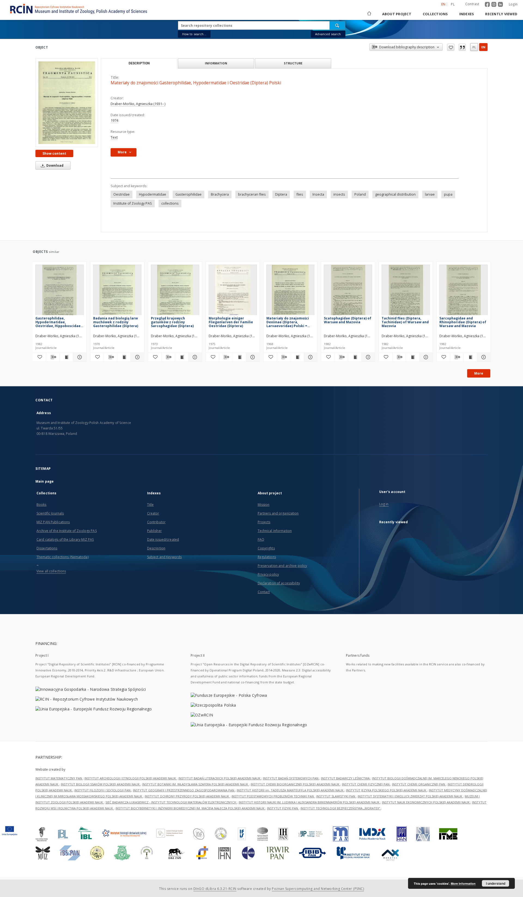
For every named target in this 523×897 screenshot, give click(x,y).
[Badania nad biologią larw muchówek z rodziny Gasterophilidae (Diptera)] (117, 291)
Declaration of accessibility (279, 583)
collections (170, 203)
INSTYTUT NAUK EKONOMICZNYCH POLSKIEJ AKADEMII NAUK (426, 802)
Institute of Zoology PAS (132, 203)
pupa (448, 194)
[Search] (337, 25)
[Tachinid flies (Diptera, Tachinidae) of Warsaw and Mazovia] (406, 291)
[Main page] (368, 14)
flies (299, 194)
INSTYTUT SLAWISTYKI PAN (336, 796)
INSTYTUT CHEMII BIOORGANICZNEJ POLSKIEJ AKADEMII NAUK (295, 784)
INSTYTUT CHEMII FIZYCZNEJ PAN (366, 784)
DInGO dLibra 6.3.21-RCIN (214, 888)
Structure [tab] (293, 63)
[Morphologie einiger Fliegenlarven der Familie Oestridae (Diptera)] (233, 291)
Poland (360, 194)
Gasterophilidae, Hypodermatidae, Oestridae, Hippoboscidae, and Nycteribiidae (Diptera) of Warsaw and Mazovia (59, 322)
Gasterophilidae (188, 194)
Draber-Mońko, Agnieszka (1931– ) (138, 103)
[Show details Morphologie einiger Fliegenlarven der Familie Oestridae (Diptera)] (252, 357)
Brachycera (220, 194)
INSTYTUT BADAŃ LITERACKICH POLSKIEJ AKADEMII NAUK (219, 778)
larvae (430, 194)
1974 (114, 120)
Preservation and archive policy (282, 565)
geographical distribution (395, 194)
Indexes (466, 14)
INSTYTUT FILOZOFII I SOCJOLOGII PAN (102, 790)
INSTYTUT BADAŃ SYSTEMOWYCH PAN (291, 778)
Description (156, 548)
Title (150, 504)
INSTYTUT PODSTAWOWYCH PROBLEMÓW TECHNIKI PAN (273, 796)
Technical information (275, 530)
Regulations (267, 557)
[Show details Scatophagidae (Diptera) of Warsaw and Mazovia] (367, 357)
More (478, 373)
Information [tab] (216, 63)
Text (114, 137)
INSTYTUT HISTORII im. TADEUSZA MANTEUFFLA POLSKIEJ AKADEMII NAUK (290, 790)
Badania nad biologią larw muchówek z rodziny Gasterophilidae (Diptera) (115, 322)
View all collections (51, 571)
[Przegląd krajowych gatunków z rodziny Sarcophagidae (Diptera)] (175, 291)
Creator (153, 513)
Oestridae (121, 194)
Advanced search (328, 34)
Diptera (281, 194)
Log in (384, 504)
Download (54, 165)
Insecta (318, 194)
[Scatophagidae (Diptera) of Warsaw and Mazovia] (348, 291)
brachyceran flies (252, 194)
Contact (264, 592)
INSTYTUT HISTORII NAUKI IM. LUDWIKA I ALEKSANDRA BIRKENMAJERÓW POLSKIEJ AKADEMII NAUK (309, 802)
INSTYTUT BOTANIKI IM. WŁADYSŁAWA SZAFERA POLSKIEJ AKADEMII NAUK (195, 784)
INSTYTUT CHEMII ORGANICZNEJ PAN (419, 784)
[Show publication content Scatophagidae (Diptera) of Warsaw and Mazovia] (354, 357)
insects (339, 194)
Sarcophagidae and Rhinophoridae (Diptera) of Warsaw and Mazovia (462, 322)
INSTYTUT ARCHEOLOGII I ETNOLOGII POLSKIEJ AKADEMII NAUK (130, 778)
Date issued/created (163, 539)
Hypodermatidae (152, 194)
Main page (44, 481)
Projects (264, 522)
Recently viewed (501, 14)
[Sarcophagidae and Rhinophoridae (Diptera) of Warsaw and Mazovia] (463, 291)
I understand (495, 883)
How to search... (194, 34)
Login (513, 4)
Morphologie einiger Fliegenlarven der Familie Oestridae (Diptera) (231, 322)
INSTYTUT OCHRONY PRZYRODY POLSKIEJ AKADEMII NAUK (187, 796)
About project (396, 14)
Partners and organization (278, 513)
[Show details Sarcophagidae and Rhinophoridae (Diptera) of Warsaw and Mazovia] (482, 357)
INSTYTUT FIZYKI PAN (283, 808)
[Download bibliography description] (52, 357)
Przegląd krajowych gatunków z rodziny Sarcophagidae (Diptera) (172, 322)
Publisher (154, 530)
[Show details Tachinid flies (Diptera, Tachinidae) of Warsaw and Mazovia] (425, 357)
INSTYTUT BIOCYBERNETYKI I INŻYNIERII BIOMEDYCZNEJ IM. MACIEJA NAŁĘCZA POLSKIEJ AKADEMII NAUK (190, 808)
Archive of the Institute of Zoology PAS (67, 530)
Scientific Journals (50, 513)
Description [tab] (139, 63)
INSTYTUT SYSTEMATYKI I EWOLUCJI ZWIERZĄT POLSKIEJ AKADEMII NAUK (410, 796)
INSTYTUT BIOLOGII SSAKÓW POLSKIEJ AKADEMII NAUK (101, 784)
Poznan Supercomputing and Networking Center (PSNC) (318, 888)
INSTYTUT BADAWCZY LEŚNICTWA (345, 778)
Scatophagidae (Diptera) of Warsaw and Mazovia (347, 320)
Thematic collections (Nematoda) (63, 557)
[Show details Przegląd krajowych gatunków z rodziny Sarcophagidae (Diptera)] (194, 357)
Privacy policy (268, 574)
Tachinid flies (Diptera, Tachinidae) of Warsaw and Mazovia (405, 322)
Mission (264, 504)
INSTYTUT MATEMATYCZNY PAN (59, 778)
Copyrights (266, 548)
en (483, 47)
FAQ (261, 539)
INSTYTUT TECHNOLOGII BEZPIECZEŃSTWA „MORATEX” (340, 808)
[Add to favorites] (450, 47)
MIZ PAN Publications (53, 522)
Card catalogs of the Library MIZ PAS (65, 539)
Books (42, 504)
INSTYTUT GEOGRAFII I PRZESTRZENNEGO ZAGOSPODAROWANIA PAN (184, 790)
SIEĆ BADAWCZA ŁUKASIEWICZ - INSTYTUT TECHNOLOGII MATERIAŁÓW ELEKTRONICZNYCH (171, 802)
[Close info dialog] (462, 47)
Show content (54, 153)
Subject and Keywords (164, 557)
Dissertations (47, 548)
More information (463, 883)
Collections (435, 14)
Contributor (156, 522)
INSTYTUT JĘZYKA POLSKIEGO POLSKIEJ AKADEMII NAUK (386, 790)
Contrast (472, 4)
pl (453, 4)
